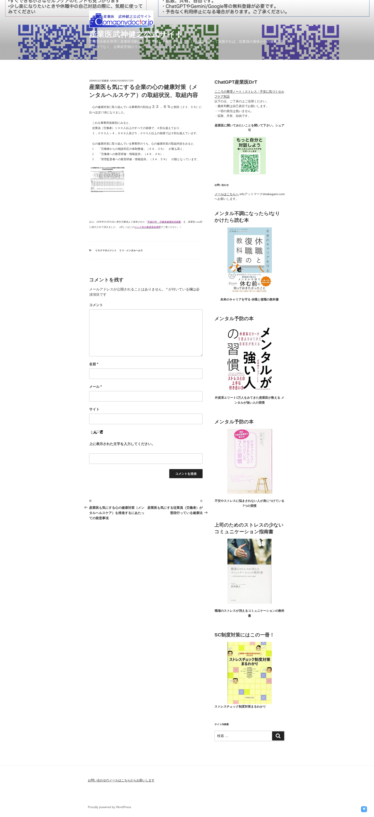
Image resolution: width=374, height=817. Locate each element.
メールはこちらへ (226, 194)
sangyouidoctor (122, 80)
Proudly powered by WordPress (109, 807)
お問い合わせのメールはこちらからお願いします (121, 780)
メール (95, 386)
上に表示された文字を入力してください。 (122, 444)
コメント (96, 305)
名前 (93, 364)
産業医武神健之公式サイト (136, 34)
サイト (94, 409)
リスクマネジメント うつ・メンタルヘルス (119, 250)
